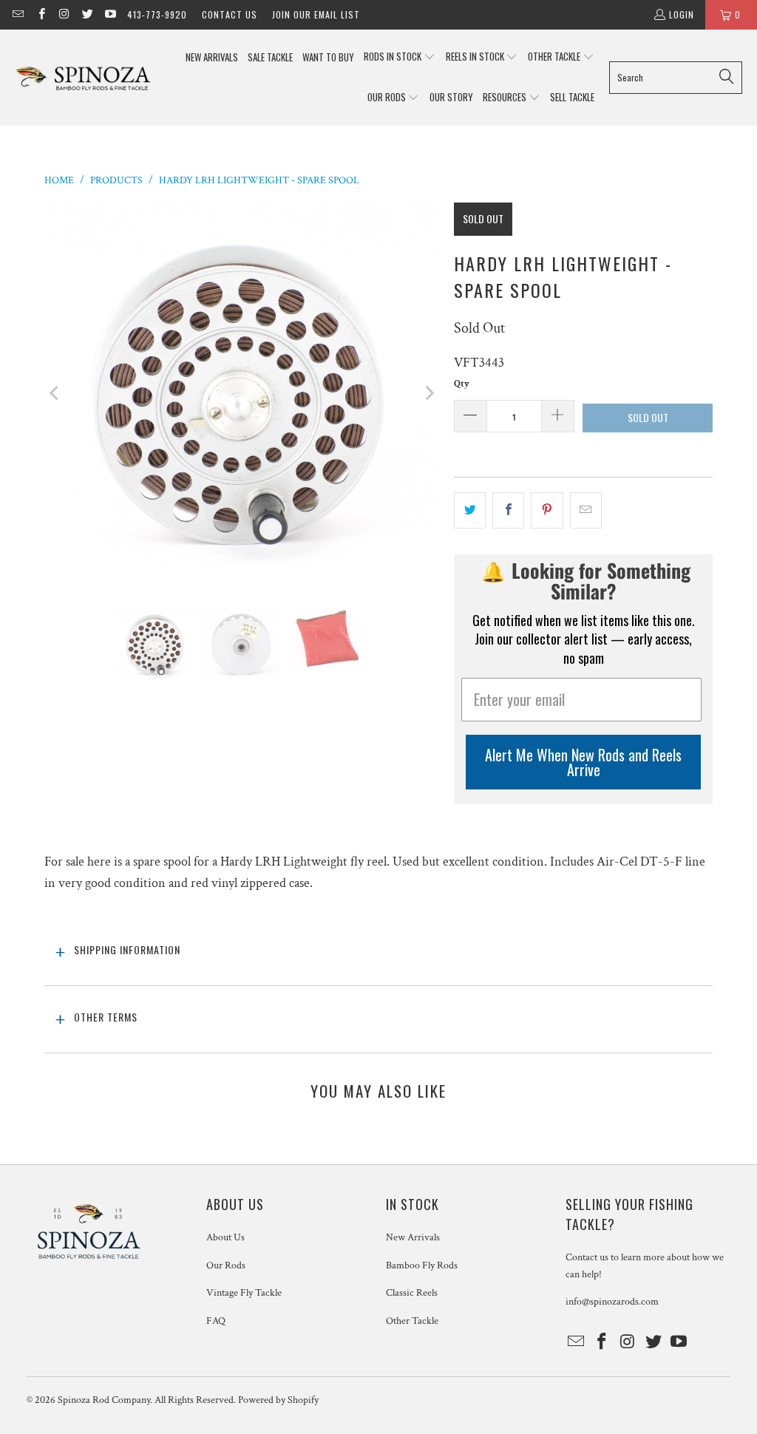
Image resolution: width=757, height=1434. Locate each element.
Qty (461, 384)
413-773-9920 (157, 14)
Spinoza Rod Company (104, 1400)
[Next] (428, 393)
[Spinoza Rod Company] (83, 77)
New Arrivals (413, 1237)
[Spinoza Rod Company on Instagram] (64, 14)
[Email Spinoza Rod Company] (17, 14)
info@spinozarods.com (612, 1301)
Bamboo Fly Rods (422, 1265)
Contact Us (229, 14)
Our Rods (225, 1265)
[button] (399, 57)
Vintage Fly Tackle (244, 1292)
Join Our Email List (316, 14)
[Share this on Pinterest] (547, 510)
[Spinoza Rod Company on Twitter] (87, 14)
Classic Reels (412, 1292)
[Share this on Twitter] (470, 510)
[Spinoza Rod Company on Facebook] (40, 14)
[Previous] (55, 393)
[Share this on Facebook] (508, 510)
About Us (225, 1237)
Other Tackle (412, 1321)
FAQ (215, 1321)
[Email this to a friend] (586, 510)
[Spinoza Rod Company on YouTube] (109, 14)
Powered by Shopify (278, 1400)
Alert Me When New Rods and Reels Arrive (583, 762)
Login (681, 14)
